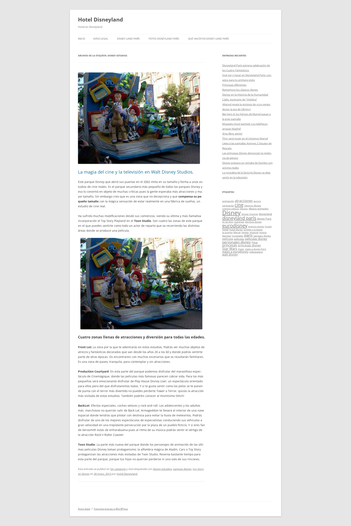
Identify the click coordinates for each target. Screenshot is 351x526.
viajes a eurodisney (235, 252)
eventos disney (256, 226)
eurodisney (234, 225)
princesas (229, 245)
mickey (245, 232)
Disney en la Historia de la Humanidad (245, 94)
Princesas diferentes (234, 85)
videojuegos (256, 251)
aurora (257, 201)
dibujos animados (259, 208)
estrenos (239, 221)
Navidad (226, 235)
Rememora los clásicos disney (240, 90)
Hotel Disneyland (100, 19)
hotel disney (236, 229)
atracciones (244, 201)
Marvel (237, 232)
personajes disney (236, 242)
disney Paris (264, 218)
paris (248, 235)
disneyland (265, 214)
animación (228, 201)
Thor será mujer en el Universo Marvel (245, 138)
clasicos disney (252, 205)
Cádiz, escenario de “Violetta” (239, 99)
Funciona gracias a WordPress (111, 509)
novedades (237, 235)
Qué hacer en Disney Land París (208, 38)
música (262, 232)
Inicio (81, 38)
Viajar (241, 249)
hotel (225, 229)
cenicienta (228, 205)
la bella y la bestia (253, 229)
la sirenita (227, 232)
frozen (268, 226)
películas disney (256, 239)
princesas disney (249, 245)
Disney (231, 213)
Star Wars (229, 248)
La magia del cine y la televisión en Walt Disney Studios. (136, 172)
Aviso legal (100, 38)
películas (239, 239)
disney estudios (162, 469)
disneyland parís (239, 218)
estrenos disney (253, 221)
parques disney (182, 469)
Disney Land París (128, 38)
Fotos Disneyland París (164, 38)
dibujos (244, 208)
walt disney (230, 254)
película (227, 239)
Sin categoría (118, 469)
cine (239, 205)
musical (254, 232)
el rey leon (227, 221)
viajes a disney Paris (255, 249)
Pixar (255, 242)
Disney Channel (250, 214)
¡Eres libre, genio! (232, 133)
